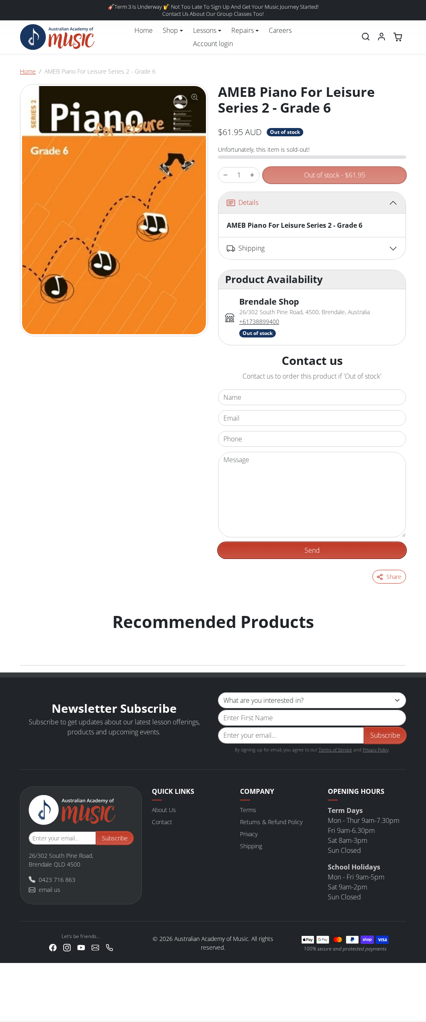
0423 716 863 (57, 880)
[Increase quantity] (252, 175)
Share (393, 577)
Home (143, 30)
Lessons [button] (204, 30)
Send (312, 550)
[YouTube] (81, 947)
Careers (280, 30)
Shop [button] (170, 30)
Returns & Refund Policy (271, 822)
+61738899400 (259, 321)
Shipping (251, 846)
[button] (366, 36)
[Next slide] (396, 638)
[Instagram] (67, 947)
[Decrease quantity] (225, 175)
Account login (213, 43)
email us (49, 890)
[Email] (95, 947)
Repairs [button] (242, 30)
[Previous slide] (29, 638)
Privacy (249, 834)
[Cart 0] (397, 37)
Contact (162, 822)
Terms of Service (335, 749)
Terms (248, 810)
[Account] (381, 36)
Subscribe (385, 735)
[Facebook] (53, 947)
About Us (164, 810)
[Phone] (109, 947)
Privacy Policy (376, 749)
